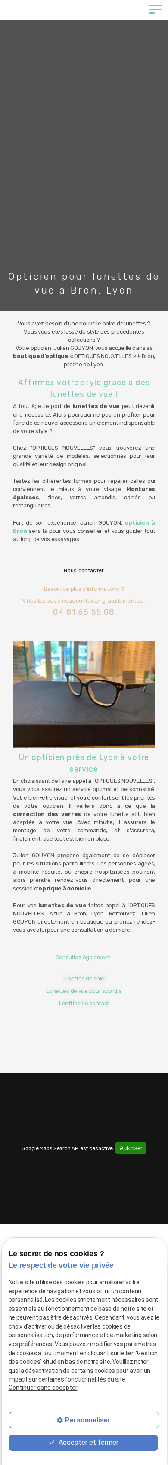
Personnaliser (88, 1420)
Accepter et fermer (87, 1442)
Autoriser (131, 1148)
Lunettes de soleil (84, 978)
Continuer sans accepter (43, 1387)
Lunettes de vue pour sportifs (84, 991)
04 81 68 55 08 (84, 612)
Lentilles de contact (84, 1003)
